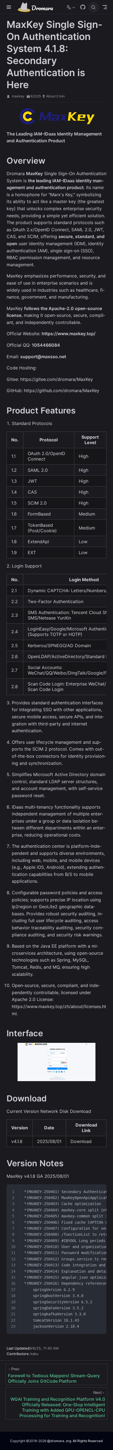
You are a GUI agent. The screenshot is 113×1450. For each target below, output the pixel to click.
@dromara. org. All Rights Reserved (75, 1441)
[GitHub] (82, 7)
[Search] (93, 7)
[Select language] (71, 7)
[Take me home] (37, 7)
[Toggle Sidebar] (9, 7)
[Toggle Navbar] (105, 7)
